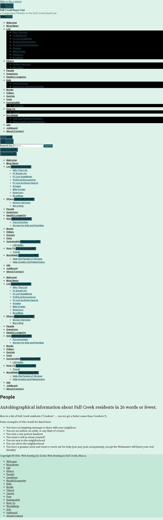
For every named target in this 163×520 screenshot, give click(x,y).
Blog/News (12, 25)
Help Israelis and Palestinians (29, 121)
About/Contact (15, 131)
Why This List (20, 32)
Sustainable (13, 102)
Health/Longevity (16, 76)
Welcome (11, 22)
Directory (18, 54)
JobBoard (12, 128)
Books (9, 89)
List (8, 29)
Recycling (18, 67)
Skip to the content (11, 1)
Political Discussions (24, 41)
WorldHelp (12, 115)
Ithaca (10, 60)
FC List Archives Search (25, 44)
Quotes (10, 96)
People (10, 70)
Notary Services (21, 64)
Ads (8, 124)
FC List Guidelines (22, 38)
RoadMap (18, 57)
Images (17, 48)
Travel (16, 112)
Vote (9, 99)
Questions (12, 73)
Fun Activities (20, 83)
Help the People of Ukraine (27, 118)
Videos (10, 92)
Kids (8, 80)
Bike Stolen (19, 51)
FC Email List (20, 35)
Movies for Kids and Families (28, 86)
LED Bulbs (18, 105)
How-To (10, 108)
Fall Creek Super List (12, 10)
